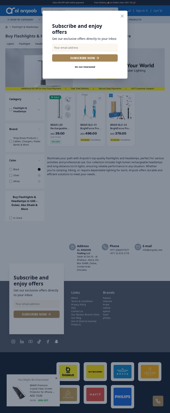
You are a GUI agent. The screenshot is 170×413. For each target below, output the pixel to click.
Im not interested (85, 66)
